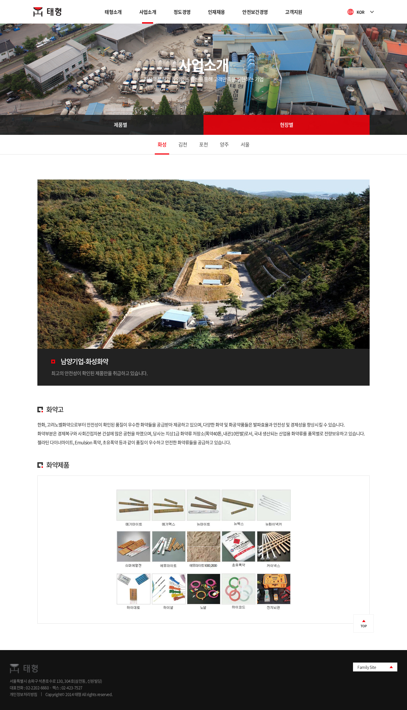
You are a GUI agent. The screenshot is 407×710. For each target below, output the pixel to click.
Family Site (366, 667)
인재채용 (216, 11)
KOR (360, 12)
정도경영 (182, 11)
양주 (224, 144)
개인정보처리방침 (23, 694)
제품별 (120, 124)
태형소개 (113, 11)
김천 (182, 144)
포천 (203, 144)
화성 (162, 144)
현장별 (286, 124)
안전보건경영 (255, 11)
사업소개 (147, 11)
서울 (245, 144)
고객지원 (293, 11)
